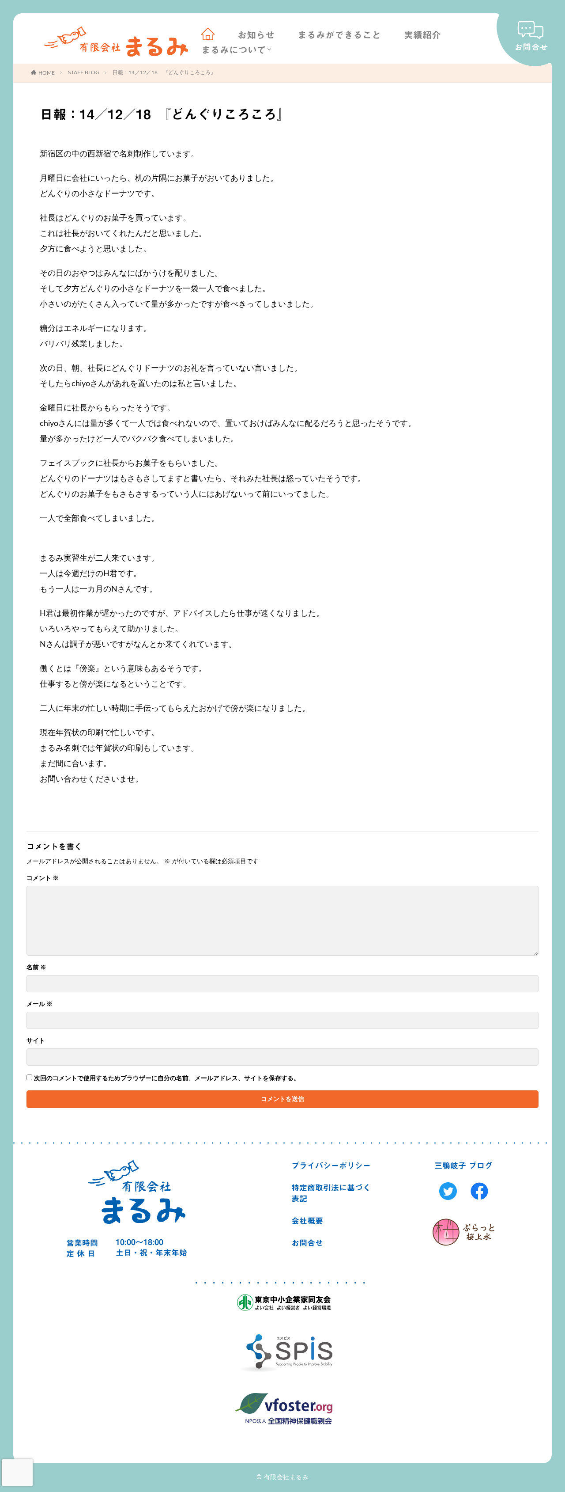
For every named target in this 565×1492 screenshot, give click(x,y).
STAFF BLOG (83, 72)
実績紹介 (422, 35)
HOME (46, 73)
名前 (36, 967)
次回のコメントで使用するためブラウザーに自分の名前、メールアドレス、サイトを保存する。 (167, 1078)
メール (39, 1004)
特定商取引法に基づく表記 (331, 1193)
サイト (35, 1041)
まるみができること (339, 35)
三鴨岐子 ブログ (463, 1165)
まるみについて (233, 50)
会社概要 (307, 1221)
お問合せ (307, 1243)
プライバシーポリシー (331, 1165)
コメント (42, 878)
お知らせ (256, 35)
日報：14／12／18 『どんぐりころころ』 (164, 72)
